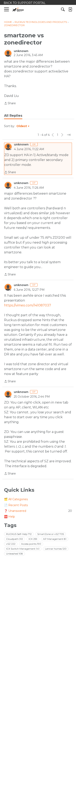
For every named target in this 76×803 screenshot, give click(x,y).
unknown (21, 51)
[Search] (62, 9)
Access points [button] (31, 543)
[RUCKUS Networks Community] (18, 9)
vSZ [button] (10, 543)
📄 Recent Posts (16, 505)
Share (10, 103)
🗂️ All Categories (16, 499)
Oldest (21, 126)
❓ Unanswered (38, 511)
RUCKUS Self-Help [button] (19, 534)
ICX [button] (33, 538)
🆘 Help (9, 516)
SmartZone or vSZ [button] (50, 534)
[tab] (13, 115)
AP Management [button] (54, 538)
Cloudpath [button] (14, 538)
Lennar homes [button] (55, 548)
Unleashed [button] (14, 553)
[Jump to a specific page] (68, 135)
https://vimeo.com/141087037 (27, 305)
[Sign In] (70, 9)
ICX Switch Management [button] (22, 548)
